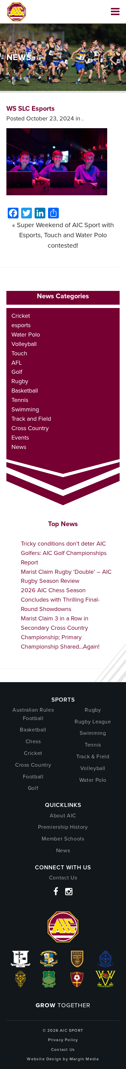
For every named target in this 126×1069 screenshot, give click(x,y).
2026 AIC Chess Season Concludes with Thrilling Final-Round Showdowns (60, 599)
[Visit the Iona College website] (20, 965)
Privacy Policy (63, 1040)
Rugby (19, 381)
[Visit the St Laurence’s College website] (20, 985)
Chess (33, 741)
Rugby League (93, 721)
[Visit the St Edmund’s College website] (105, 965)
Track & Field (92, 756)
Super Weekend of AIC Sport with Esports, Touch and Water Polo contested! (65, 235)
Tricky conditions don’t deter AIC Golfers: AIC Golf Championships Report (64, 553)
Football (33, 776)
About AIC (63, 815)
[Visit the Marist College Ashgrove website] (49, 965)
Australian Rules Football (33, 714)
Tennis (19, 400)
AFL (16, 362)
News (18, 447)
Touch (19, 353)
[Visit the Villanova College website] (105, 985)
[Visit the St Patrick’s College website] (48, 985)
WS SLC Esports (30, 108)
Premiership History (63, 827)
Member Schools (63, 839)
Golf (16, 371)
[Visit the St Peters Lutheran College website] (77, 985)
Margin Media (84, 1059)
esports (21, 325)
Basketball (24, 390)
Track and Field (31, 418)
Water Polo (25, 334)
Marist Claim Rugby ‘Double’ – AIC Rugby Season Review (66, 576)
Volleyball (24, 344)
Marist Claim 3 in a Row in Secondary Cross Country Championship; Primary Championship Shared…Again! (60, 632)
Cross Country (30, 428)
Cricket (20, 315)
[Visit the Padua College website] (77, 965)
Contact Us (63, 877)
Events (20, 437)
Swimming (25, 409)
